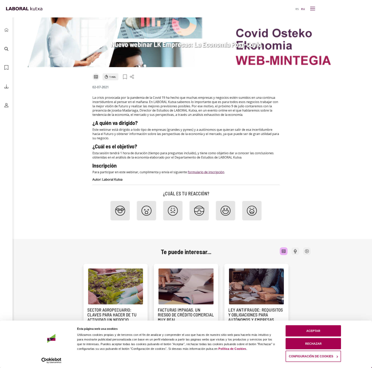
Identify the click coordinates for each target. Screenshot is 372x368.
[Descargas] (6, 86)
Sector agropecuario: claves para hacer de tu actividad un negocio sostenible (112, 317)
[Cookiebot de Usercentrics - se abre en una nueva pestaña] (51, 360)
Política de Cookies (232, 348)
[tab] (284, 251)
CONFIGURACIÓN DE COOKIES (311, 356)
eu (303, 9)
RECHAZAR (313, 343)
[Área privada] (6, 105)
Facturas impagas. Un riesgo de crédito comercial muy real (186, 314)
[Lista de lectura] (6, 67)
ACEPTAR (313, 330)
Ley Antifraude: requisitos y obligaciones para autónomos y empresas (255, 314)
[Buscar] (6, 48)
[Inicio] (6, 30)
